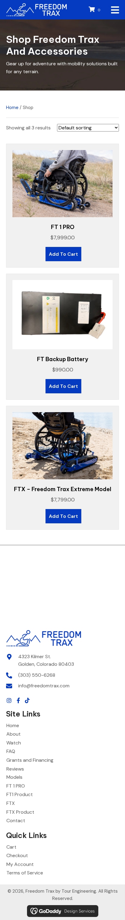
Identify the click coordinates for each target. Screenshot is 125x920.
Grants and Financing (29, 760)
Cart (11, 847)
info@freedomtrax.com (43, 685)
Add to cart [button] (63, 254)
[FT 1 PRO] (62, 183)
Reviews (15, 769)
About (13, 734)
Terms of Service (24, 873)
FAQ (10, 751)
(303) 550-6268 (36, 675)
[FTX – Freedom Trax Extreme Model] (62, 445)
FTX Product (20, 812)
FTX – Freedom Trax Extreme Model (62, 489)
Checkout (17, 855)
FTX (10, 803)
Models (14, 777)
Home (12, 107)
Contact (15, 820)
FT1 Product (19, 794)
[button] (9, 700)
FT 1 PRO (62, 227)
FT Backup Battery (62, 359)
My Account (20, 864)
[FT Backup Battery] (62, 314)
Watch (13, 743)
